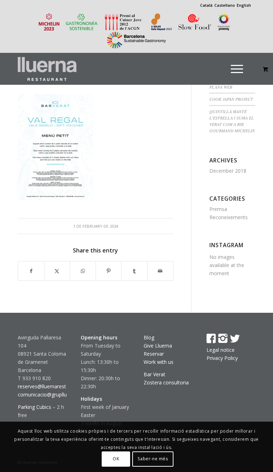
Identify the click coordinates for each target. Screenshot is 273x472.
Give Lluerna (158, 345)
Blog (149, 337)
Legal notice (221, 349)
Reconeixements (228, 217)
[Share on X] (57, 271)
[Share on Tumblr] (134, 271)
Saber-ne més (153, 459)
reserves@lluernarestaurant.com (55, 386)
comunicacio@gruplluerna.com (53, 394)
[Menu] (237, 68)
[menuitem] (241, 68)
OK (116, 459)
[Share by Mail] (160, 271)
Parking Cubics (34, 407)
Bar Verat (154, 374)
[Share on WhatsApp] (83, 271)
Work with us (158, 362)
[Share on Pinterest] (109, 271)
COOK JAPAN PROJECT (231, 99)
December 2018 (227, 170)
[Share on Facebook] (31, 271)
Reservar (154, 353)
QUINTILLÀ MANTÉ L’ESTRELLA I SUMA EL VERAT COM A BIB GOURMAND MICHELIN (232, 121)
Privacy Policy (222, 358)
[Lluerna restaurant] (47, 68)
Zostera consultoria (166, 382)
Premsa (218, 209)
